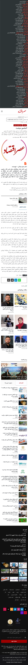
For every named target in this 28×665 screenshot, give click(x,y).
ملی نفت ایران (23, 600)
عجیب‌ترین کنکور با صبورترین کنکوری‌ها (21, 306)
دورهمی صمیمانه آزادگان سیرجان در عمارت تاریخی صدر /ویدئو (15, 377)
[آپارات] (4, 609)
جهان (13, 592)
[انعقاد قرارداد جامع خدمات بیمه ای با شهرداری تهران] (23, 472)
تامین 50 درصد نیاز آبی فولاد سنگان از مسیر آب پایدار (10, 486)
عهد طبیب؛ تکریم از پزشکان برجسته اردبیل (10, 506)
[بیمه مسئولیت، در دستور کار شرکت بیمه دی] (23, 464)
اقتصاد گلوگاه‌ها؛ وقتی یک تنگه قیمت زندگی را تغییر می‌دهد (8, 309)
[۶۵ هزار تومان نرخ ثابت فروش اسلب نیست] (23, 494)
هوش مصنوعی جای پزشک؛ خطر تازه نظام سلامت (10, 407)
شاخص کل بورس (14, 594)
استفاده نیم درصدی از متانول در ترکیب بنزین (10, 416)
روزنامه (22, 122)
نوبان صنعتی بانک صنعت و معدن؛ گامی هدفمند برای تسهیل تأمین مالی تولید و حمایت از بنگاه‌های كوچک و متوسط (10, 449)
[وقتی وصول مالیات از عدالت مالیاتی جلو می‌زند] (7, 342)
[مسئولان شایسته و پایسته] (23, 207)
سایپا (25, 594)
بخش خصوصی (23, 592)
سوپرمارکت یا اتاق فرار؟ (22, 330)
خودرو (9, 592)
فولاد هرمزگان (17, 597)
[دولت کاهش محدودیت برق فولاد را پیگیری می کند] (23, 396)
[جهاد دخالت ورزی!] (23, 200)
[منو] (2, 112)
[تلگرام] (15, 280)
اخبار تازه (21, 383)
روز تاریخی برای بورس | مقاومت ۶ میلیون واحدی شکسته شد (10, 519)
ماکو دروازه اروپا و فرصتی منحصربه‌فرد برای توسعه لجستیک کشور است (10, 422)
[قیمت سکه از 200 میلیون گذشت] (23, 402)
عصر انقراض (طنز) (17, 125)
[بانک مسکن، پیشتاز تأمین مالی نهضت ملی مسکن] (23, 442)
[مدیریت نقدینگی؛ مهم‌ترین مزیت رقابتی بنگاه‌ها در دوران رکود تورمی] (7, 321)
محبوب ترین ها (8, 383)
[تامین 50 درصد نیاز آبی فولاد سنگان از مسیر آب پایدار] (23, 488)
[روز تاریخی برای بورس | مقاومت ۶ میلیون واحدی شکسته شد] (23, 520)
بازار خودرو (17, 589)
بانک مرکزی (5, 589)
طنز (17, 275)
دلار (5, 592)
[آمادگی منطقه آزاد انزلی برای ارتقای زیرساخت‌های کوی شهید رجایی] (23, 429)
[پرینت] (8, 280)
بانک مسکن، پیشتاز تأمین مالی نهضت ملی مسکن (9, 440)
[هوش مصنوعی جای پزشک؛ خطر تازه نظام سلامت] (23, 410)
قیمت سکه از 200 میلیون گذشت (11, 401)
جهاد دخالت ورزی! (14, 198)
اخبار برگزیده (24, 589)
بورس (17, 592)
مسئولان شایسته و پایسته (12, 205)
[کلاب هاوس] (21, 612)
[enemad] (18, 626)
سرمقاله (20, 275)
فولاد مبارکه (24, 597)
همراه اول (17, 600)
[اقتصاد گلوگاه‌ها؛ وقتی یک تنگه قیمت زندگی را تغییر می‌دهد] (7, 300)
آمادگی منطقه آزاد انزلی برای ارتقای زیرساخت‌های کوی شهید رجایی (10, 428)
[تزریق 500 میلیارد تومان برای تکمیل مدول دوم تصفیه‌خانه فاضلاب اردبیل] (23, 514)
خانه (25, 122)
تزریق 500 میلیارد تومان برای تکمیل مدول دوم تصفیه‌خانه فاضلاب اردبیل (10, 513)
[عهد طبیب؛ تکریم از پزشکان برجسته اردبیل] (23, 507)
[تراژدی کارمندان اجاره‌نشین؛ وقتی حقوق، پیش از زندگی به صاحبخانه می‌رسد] (21, 339)
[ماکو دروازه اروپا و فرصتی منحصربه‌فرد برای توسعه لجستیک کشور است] (23, 423)
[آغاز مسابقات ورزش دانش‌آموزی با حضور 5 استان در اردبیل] (23, 501)
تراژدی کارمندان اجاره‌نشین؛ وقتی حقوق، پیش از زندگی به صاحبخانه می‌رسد (21, 345)
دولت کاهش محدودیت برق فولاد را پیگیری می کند (10, 395)
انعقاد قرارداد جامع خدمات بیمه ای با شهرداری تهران (10, 470)
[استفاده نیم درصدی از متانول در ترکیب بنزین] (23, 417)
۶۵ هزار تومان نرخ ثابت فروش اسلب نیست (10, 493)
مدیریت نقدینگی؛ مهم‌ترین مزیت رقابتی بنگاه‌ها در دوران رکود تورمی (7, 330)
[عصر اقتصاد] (22, 111)
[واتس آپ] (19, 280)
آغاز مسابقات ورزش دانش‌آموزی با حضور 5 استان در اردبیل (10, 500)
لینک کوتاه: (25, 119)
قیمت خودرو (11, 597)
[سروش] (8, 609)
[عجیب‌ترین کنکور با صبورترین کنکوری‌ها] (21, 299)
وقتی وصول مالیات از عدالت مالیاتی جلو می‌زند (7, 350)
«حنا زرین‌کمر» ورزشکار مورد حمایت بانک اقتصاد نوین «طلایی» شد (10, 434)
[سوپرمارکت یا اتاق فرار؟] (21, 322)
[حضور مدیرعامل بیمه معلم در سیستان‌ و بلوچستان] (23, 457)
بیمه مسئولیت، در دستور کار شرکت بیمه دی (10, 462)
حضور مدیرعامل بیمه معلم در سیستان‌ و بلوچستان (10, 456)
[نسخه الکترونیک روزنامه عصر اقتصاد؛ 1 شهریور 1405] (23, 390)
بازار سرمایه (11, 589)
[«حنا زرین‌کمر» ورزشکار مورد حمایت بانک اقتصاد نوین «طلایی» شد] (23, 435)
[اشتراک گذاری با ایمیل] (12, 280)
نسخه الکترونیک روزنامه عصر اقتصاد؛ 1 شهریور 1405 (9, 388)
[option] (14, 371)
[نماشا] (25, 612)
